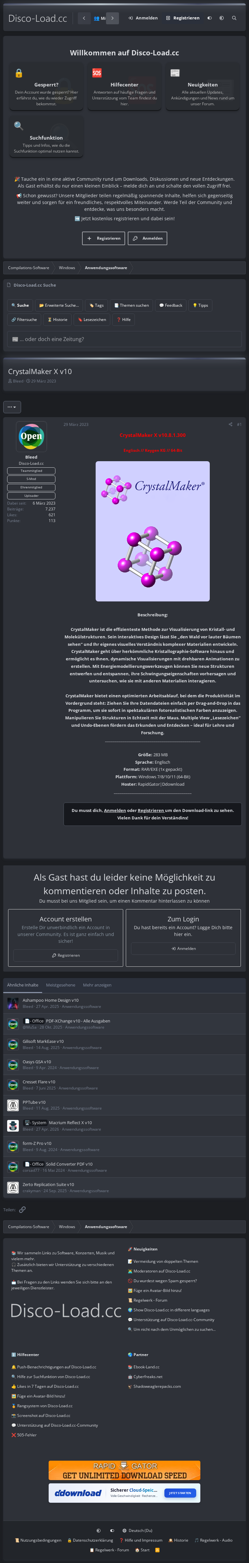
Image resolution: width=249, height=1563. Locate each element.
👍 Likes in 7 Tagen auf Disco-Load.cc (45, 1386)
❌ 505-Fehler (24, 1435)
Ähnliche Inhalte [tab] (22, 985)
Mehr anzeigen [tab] (97, 985)
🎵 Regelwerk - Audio (213, 1540)
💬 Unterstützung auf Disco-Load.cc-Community (171, 1319)
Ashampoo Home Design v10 (50, 1000)
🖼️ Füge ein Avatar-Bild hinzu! (155, 1290)
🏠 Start (142, 1550)
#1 (239, 424)
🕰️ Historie (178, 1540)
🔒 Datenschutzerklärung (90, 1540)
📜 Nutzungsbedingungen (38, 1540)
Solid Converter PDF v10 (69, 1164)
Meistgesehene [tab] (60, 985)
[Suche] (234, 18)
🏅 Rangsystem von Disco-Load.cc (42, 1406)
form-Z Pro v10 (37, 1143)
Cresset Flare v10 (39, 1082)
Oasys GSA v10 (37, 1062)
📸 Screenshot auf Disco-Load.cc (40, 1415)
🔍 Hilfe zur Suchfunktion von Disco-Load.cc (50, 1376)
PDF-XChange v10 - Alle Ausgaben (78, 1021)
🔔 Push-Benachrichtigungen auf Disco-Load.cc (53, 1367)
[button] (222, 18)
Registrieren (151, 810)
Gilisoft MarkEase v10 (43, 1041)
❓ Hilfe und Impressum (140, 1540)
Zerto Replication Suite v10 (48, 1184)
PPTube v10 (34, 1102)
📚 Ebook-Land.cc (144, 1367)
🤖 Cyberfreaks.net (145, 1376)
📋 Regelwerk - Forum (109, 1550)
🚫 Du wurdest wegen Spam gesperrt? (162, 1280)
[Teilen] (230, 424)
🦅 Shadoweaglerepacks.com (154, 1386)
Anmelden (115, 810)
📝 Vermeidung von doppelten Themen (163, 1261)
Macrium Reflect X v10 (70, 1122)
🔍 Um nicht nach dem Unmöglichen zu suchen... (172, 1329)
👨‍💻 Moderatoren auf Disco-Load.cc (159, 1271)
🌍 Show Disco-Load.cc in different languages (169, 1310)
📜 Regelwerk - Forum (147, 1300)
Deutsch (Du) (140, 1530)
